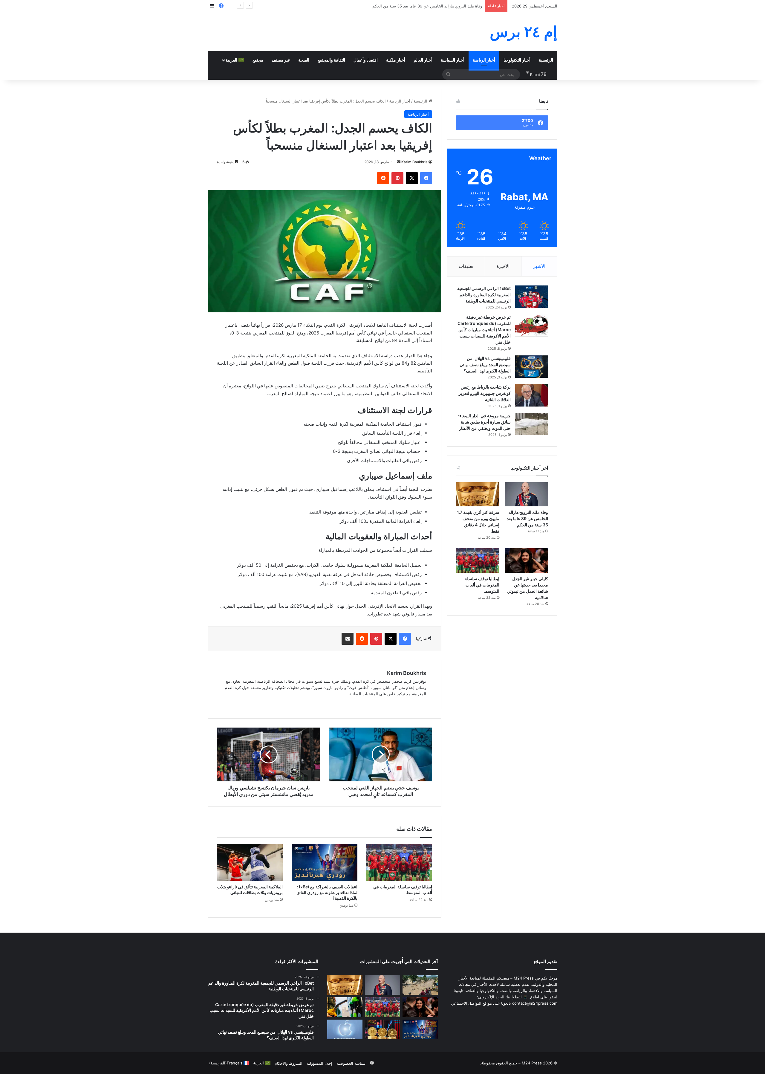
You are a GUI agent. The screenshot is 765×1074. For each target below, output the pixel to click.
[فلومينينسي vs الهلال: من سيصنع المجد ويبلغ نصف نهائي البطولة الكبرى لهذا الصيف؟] (531, 366)
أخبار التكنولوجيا (517, 59)
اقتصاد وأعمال (366, 59)
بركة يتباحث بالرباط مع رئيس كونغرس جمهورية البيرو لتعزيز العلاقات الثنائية (485, 393)
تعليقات (466, 266)
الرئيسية (546, 59)
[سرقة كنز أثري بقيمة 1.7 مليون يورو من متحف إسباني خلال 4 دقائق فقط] (477, 494)
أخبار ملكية (395, 59)
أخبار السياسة (452, 59)
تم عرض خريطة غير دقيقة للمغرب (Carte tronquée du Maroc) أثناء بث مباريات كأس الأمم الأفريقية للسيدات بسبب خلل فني (484, 329)
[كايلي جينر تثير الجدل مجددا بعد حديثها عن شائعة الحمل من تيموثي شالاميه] (526, 560)
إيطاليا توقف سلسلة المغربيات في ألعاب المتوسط (482, 585)
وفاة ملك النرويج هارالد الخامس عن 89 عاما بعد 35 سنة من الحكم (527, 518)
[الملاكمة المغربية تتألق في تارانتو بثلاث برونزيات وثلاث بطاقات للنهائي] (250, 862)
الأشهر (539, 266)
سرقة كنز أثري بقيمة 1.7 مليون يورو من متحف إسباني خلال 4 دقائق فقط (422, 6)
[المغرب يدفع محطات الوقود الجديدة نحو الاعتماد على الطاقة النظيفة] (344, 1007)
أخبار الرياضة (484, 59)
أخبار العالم (423, 59)
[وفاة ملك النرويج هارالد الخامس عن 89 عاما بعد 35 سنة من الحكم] (526, 494)
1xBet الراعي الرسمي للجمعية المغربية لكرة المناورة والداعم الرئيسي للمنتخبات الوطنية (484, 294)
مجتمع (258, 59)
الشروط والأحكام (288, 1063)
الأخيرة (503, 266)
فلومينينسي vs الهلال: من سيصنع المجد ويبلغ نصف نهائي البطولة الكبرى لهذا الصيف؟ (485, 364)
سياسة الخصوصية (350, 1063)
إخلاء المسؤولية (319, 1063)
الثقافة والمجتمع (331, 59)
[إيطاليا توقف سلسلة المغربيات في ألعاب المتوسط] (399, 862)
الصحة (303, 59)
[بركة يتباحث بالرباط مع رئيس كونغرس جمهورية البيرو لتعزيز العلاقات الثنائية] (531, 395)
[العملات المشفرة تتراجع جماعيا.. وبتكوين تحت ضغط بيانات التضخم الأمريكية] (382, 1030)
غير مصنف (281, 59)
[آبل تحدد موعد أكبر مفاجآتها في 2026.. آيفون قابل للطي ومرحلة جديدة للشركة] (344, 1030)
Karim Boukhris (414, 162)
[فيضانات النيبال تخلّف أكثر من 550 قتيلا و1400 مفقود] (420, 985)
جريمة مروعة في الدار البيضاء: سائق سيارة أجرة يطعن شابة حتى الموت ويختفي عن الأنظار (484, 422)
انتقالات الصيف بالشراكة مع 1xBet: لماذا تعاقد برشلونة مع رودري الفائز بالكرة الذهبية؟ (327, 892)
